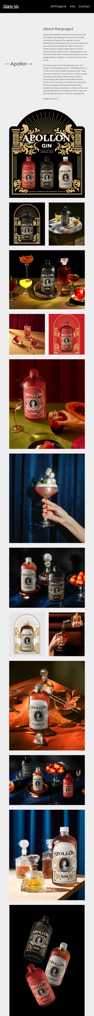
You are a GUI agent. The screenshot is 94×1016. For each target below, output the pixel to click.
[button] (84, 6)
